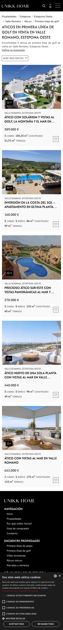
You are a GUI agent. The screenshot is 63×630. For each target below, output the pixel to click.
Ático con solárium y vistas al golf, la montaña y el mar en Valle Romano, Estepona (29, 119)
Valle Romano (13, 21)
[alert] (31, 601)
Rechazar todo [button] (46, 624)
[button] (31, 618)
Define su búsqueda (13, 50)
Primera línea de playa (19, 545)
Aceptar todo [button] (16, 624)
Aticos (27, 21)
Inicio (10, 513)
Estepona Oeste (43, 16)
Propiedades (9, 16)
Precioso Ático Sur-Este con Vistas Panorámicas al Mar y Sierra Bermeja (27, 290)
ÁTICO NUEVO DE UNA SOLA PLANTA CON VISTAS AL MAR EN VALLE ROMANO (30, 375)
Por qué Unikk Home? (19, 523)
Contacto (12, 533)
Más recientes (14, 58)
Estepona (25, 16)
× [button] (59, 576)
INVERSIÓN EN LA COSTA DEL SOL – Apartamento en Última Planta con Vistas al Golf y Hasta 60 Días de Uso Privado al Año (29, 204)
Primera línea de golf (47, 21)
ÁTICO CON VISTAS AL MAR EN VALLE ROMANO (30, 460)
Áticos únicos (14, 560)
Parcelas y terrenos (18, 565)
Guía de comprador (18, 528)
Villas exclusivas (16, 555)
